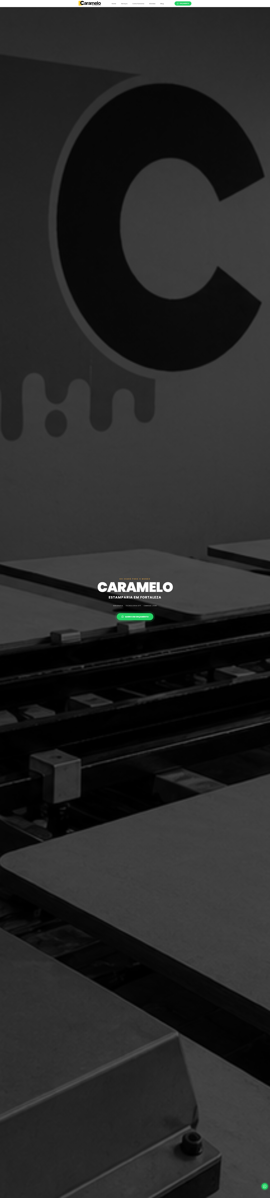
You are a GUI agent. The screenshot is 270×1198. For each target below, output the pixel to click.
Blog (162, 4)
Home (114, 4)
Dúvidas (152, 4)
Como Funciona (138, 4)
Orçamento (184, 3)
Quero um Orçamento (137, 616)
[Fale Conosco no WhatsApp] (265, 1186)
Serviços (124, 4)
